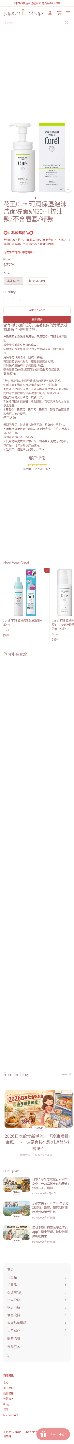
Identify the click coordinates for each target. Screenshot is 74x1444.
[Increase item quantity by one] (20, 299)
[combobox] (37, 22)
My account (10, 1415)
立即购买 (37, 319)
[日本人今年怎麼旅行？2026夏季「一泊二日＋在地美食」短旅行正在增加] (16, 1184)
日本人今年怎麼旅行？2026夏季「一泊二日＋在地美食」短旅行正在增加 (50, 1183)
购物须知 (8, 1393)
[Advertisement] (37, 75)
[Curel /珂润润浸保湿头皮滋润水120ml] (25, 604)
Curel (25, 562)
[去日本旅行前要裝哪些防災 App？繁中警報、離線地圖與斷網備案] (16, 1232)
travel (35, 1193)
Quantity (9, 292)
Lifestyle (25, 1154)
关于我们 (8, 1388)
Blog (6, 1404)
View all (66, 1074)
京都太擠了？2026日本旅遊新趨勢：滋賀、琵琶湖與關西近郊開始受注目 (50, 1207)
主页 (5, 1383)
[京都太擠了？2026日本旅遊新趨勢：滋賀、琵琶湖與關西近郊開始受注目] (16, 1208)
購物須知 (27, 252)
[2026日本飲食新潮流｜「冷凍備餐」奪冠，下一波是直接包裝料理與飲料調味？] (39, 1109)
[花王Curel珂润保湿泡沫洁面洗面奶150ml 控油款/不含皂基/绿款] (25, 695)
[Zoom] (68, 188)
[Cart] (59, 12)
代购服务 (8, 1399)
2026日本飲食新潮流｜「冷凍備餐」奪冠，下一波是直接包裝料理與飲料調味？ (39, 1142)
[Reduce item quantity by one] (7, 299)
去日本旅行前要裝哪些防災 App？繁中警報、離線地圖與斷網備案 (50, 1231)
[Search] (67, 22)
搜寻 (5, 1409)
